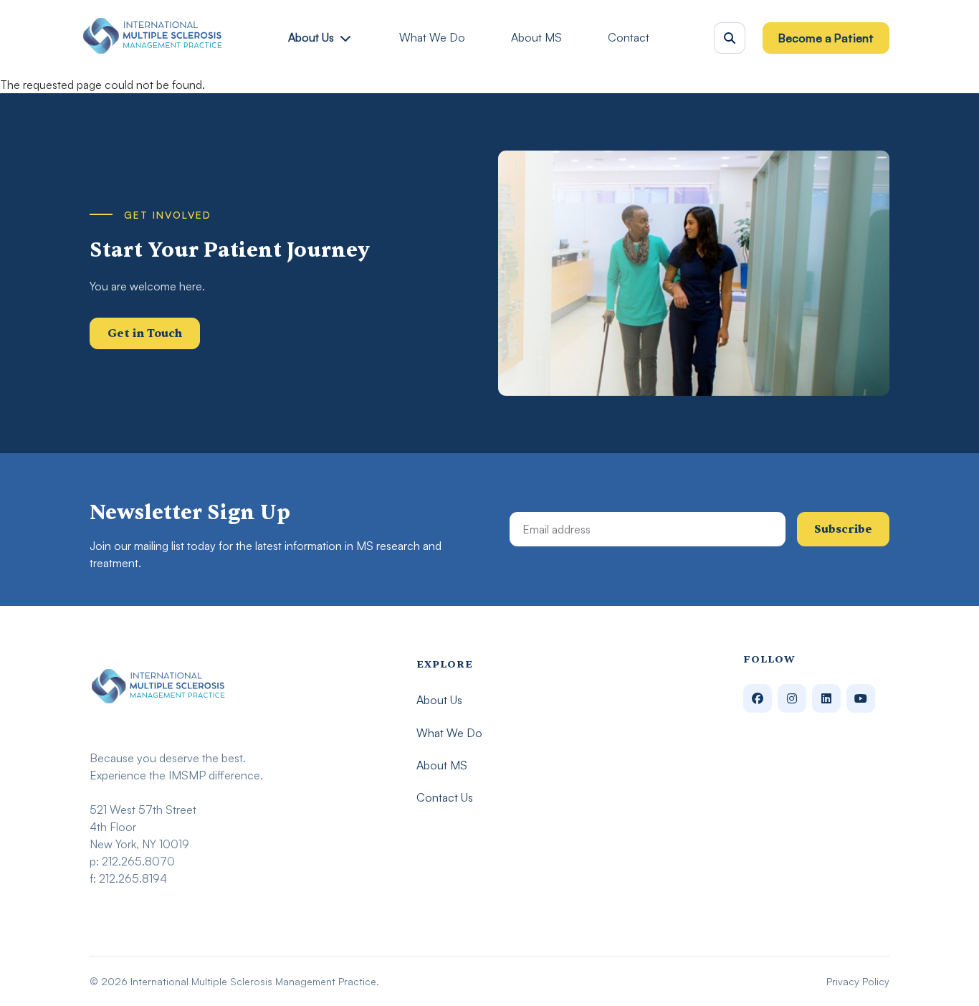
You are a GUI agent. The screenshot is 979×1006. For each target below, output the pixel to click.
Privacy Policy (857, 981)
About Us (311, 37)
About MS (536, 37)
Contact (628, 37)
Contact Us (444, 797)
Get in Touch (145, 333)
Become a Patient (826, 38)
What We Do (432, 37)
